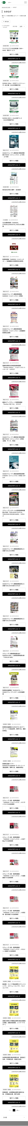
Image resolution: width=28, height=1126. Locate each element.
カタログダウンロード (14, 59)
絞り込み (7, 21)
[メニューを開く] (25, 2)
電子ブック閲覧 (14, 54)
